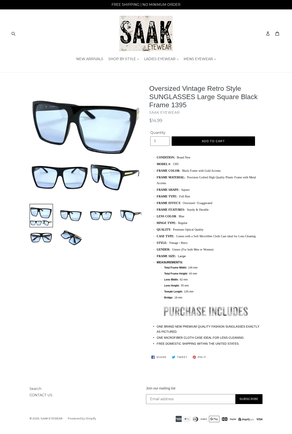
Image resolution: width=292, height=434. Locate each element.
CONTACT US (40, 395)
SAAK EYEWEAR (51, 418)
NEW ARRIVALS (89, 59)
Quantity (157, 133)
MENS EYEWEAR (199, 59)
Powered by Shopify (82, 418)
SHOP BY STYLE (122, 59)
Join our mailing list (160, 388)
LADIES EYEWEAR (160, 59)
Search (35, 389)
